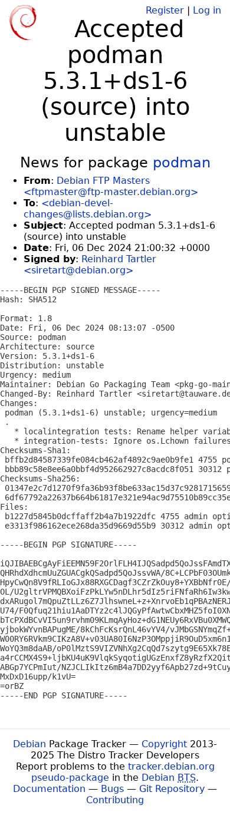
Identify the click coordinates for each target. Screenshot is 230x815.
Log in (207, 10)
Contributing (115, 800)
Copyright (164, 744)
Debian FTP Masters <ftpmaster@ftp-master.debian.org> (111, 186)
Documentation (49, 788)
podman (182, 162)
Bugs (112, 788)
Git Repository (172, 788)
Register (165, 10)
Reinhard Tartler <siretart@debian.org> (90, 264)
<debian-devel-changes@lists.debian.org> (88, 208)
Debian (29, 744)
